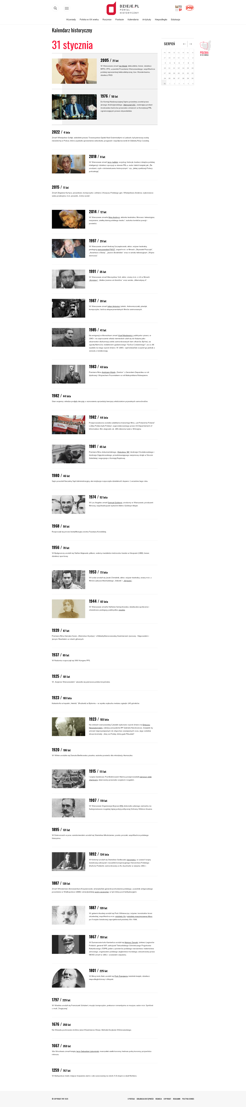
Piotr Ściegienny (121, 976)
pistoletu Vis (120, 916)
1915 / (97, 771)
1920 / (61, 749)
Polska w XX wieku (89, 19)
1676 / (61, 1024)
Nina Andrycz (114, 217)
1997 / (97, 240)
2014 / (97, 211)
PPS (121, 806)
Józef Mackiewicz (125, 335)
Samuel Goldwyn (115, 502)
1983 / (98, 366)
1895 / (61, 829)
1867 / (98, 936)
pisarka (122, 610)
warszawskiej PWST (106, 249)
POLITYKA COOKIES (188, 1099)
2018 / (97, 156)
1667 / (61, 1045)
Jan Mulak (123, 66)
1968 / (60, 526)
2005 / (110, 60)
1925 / (61, 676)
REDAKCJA (159, 1099)
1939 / (60, 630)
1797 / (61, 999)
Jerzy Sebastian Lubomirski (87, 1051)
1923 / (62, 697)
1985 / (97, 329)
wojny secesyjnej (102, 892)
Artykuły (146, 19)
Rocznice (106, 19)
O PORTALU (131, 1099)
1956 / (60, 547)
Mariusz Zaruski (131, 942)
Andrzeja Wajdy (109, 372)
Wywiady (71, 19)
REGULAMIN (176, 1099)
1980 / (61, 475)
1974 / (98, 497)
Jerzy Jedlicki (112, 162)
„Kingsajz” (128, 581)
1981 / (97, 446)
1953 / (98, 572)
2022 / (61, 132)
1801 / (98, 970)
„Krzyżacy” (93, 280)
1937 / (60, 655)
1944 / (98, 601)
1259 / (61, 1070)
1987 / (97, 300)
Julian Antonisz (113, 306)
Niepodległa (161, 19)
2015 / (60, 187)
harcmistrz (131, 860)
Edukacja (175, 19)
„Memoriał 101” (129, 105)
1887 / (61, 883)
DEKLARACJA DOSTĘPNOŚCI (145, 1099)
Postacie (119, 19)
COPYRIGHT (167, 1099)
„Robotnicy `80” (123, 452)
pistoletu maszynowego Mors (139, 916)
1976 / (109, 96)
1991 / (97, 271)
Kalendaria (133, 19)
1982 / (61, 395)
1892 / (99, 854)
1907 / (98, 800)
